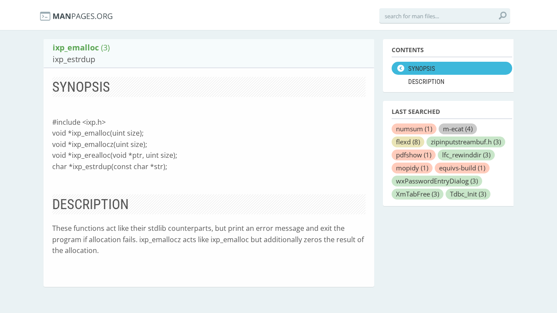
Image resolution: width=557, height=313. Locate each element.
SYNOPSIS (421, 69)
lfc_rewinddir (466, 154)
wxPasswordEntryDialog (437, 180)
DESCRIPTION (426, 82)
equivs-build (462, 167)
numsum (414, 128)
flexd (408, 141)
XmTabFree (417, 194)
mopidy (412, 167)
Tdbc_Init (468, 194)
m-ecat (458, 128)
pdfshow (413, 154)
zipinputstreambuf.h (466, 141)
